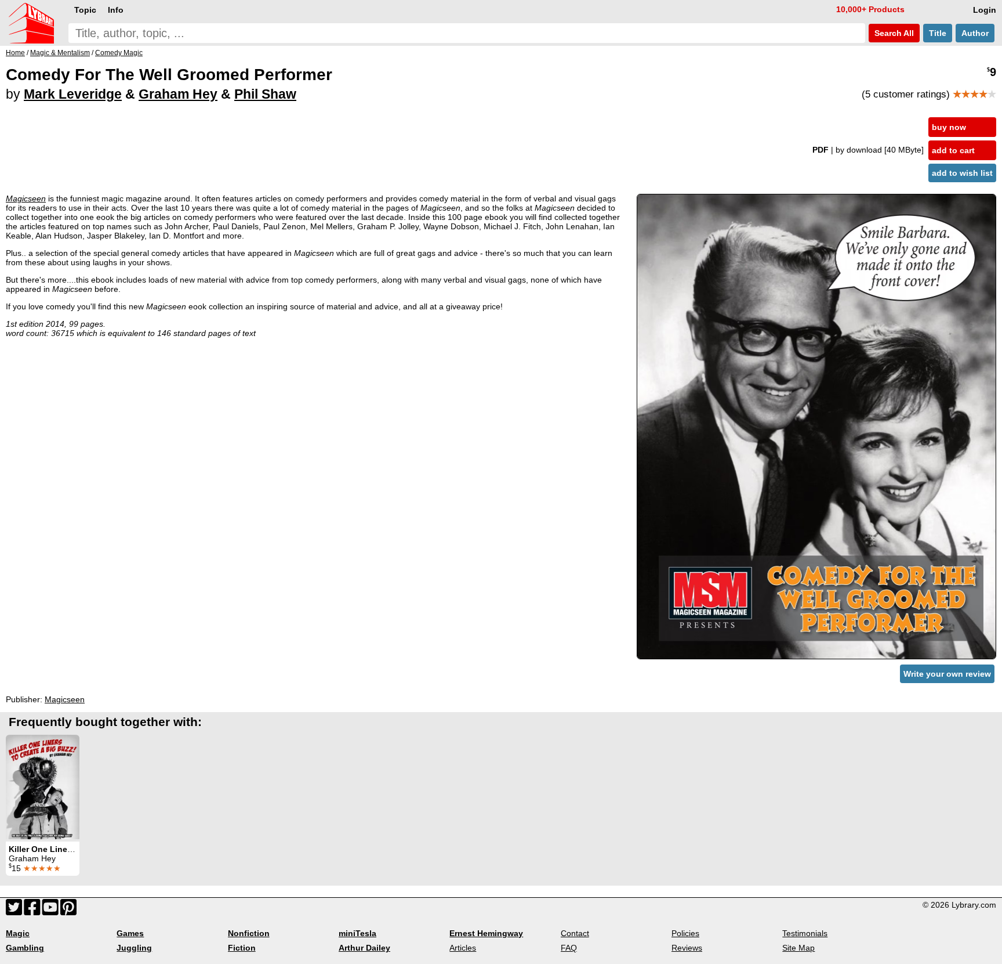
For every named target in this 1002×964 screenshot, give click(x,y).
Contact (575, 933)
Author (975, 33)
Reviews (686, 947)
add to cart (953, 150)
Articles (462, 947)
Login (984, 10)
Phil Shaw (265, 94)
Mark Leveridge (73, 94)
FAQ (569, 947)
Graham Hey (178, 94)
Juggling (134, 947)
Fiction (242, 947)
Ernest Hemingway (486, 933)
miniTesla (357, 933)
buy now (949, 127)
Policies (685, 933)
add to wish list (962, 173)
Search (893, 33)
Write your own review (947, 673)
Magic (18, 933)
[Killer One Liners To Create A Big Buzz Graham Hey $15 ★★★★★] (42, 787)
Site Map (798, 947)
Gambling (25, 947)
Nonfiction (249, 933)
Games (130, 933)
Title (938, 33)
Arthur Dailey (364, 947)
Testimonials (804, 933)
